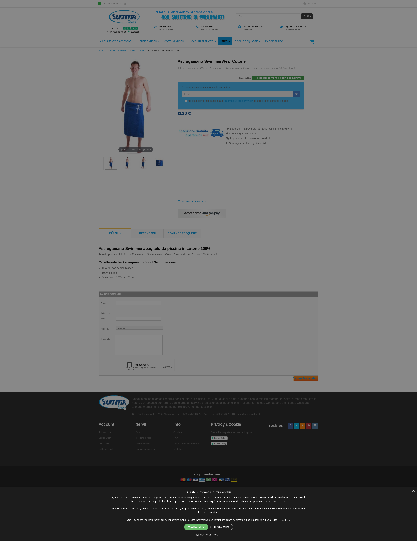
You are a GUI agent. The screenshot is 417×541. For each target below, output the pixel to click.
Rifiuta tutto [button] (221, 527)
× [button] (413, 491)
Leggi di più (284, 520)
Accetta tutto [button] (196, 527)
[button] (208, 535)
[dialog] (208, 514)
